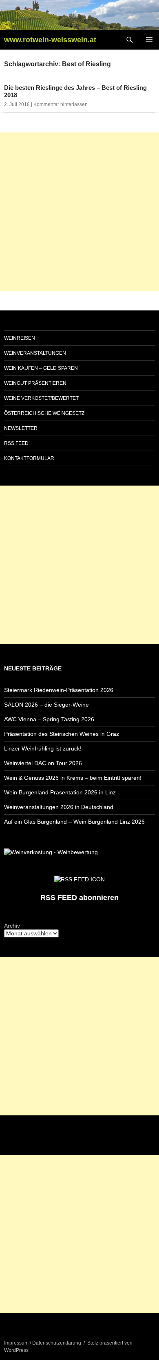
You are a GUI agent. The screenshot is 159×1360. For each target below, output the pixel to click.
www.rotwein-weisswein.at (50, 40)
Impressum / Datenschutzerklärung (42, 1343)
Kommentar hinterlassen (60, 104)
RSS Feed (16, 443)
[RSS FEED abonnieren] (79, 879)
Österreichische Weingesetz (44, 413)
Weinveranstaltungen (35, 353)
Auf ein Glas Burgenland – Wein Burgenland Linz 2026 (74, 821)
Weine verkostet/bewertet (41, 398)
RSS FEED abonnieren (79, 898)
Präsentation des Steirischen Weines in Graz (61, 734)
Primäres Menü (149, 40)
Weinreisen (19, 338)
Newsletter (21, 428)
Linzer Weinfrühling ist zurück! (43, 748)
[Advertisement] (79, 211)
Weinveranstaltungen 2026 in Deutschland (58, 807)
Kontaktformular (29, 458)
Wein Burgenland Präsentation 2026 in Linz (60, 792)
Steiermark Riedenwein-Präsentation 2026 (58, 690)
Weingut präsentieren (35, 383)
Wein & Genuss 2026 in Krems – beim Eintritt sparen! (72, 777)
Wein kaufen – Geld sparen (41, 368)
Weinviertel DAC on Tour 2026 (43, 763)
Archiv (12, 925)
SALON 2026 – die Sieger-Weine (46, 704)
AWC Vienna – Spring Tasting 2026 (49, 719)
